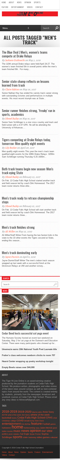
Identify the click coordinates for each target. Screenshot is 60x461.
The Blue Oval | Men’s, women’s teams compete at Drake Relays (24, 54)
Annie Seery (48, 412)
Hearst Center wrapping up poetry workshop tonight (27, 361)
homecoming (29, 428)
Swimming (32, 437)
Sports (37, 2)
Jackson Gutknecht (15, 60)
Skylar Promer (35, 434)
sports (17, 437)
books (14, 418)
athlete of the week (40, 414)
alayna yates (37, 412)
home (17, 426)
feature (36, 423)
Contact (39, 7)
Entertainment (17, 7)
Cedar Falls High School (31, 417)
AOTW (4, 415)
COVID (20, 420)
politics (5, 434)
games (53, 424)
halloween (6, 428)
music (17, 430)
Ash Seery (26, 415)
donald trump (29, 421)
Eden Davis (39, 421)
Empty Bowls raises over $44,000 (18, 367)
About (11, 2)
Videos (30, 7)
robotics (16, 434)
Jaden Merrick (46, 428)
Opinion (27, 2)
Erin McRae (25, 424)
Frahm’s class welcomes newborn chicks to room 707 (28, 355)
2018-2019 (9, 411)
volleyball (53, 437)
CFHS (49, 417)
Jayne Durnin (12, 257)
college (13, 421)
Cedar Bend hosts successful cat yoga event (25, 333)
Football (46, 424)
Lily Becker (11, 148)
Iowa (37, 428)
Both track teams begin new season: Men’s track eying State (27, 171)
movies (10, 431)
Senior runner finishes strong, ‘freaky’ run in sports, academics (28, 112)
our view (47, 430)
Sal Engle (24, 434)
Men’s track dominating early (19, 253)
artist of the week (14, 415)
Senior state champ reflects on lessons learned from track (25, 83)
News (19, 2)
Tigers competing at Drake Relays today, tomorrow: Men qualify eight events (26, 141)
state (25, 437)
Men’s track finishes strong (18, 227)
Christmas (6, 421)
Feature (5, 7)
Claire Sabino (12, 89)
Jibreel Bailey (12, 118)
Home (4, 2)
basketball (6, 418)
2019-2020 (24, 411)
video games (43, 437)
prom (11, 434)
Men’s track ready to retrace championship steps (28, 200)
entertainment (11, 423)
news (25, 431)
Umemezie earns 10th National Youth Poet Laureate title (29, 349)
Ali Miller (10, 231)
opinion (35, 431)
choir (55, 418)
